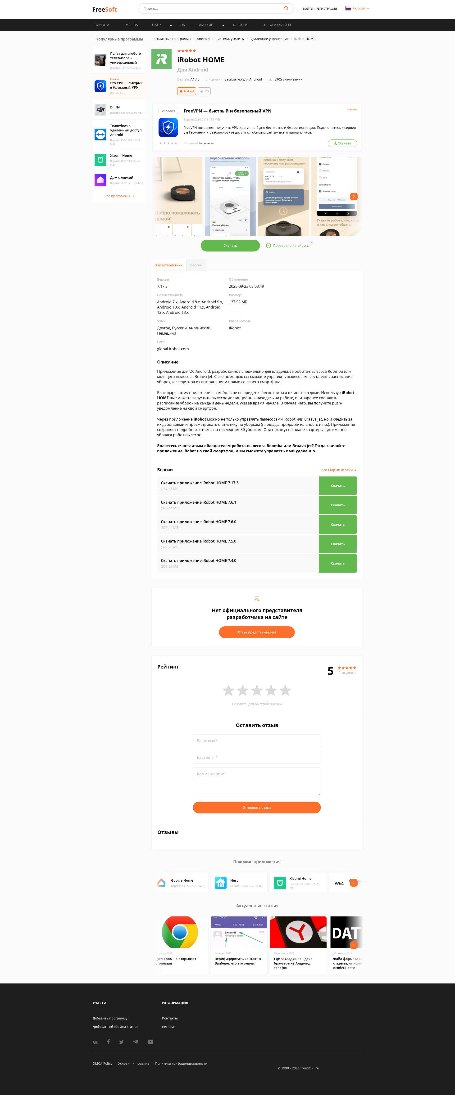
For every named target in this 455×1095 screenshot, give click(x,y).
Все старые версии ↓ (339, 469)
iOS (207, 91)
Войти (308, 9)
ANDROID (206, 24)
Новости (239, 24)
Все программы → (119, 196)
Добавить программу (110, 1018)
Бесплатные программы (171, 38)
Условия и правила (134, 1063)
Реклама (169, 1026)
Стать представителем (257, 632)
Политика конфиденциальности (181, 1063)
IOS (182, 24)
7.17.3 (188, 79)
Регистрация (326, 9)
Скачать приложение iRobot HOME (199, 482)
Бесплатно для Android (243, 79)
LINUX (156, 24)
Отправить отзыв (256, 807)
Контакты (170, 1018)
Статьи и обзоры (276, 24)
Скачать (230, 245)
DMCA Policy (102, 1063)
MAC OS (132, 24)
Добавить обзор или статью (115, 1026)
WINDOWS (103, 24)
